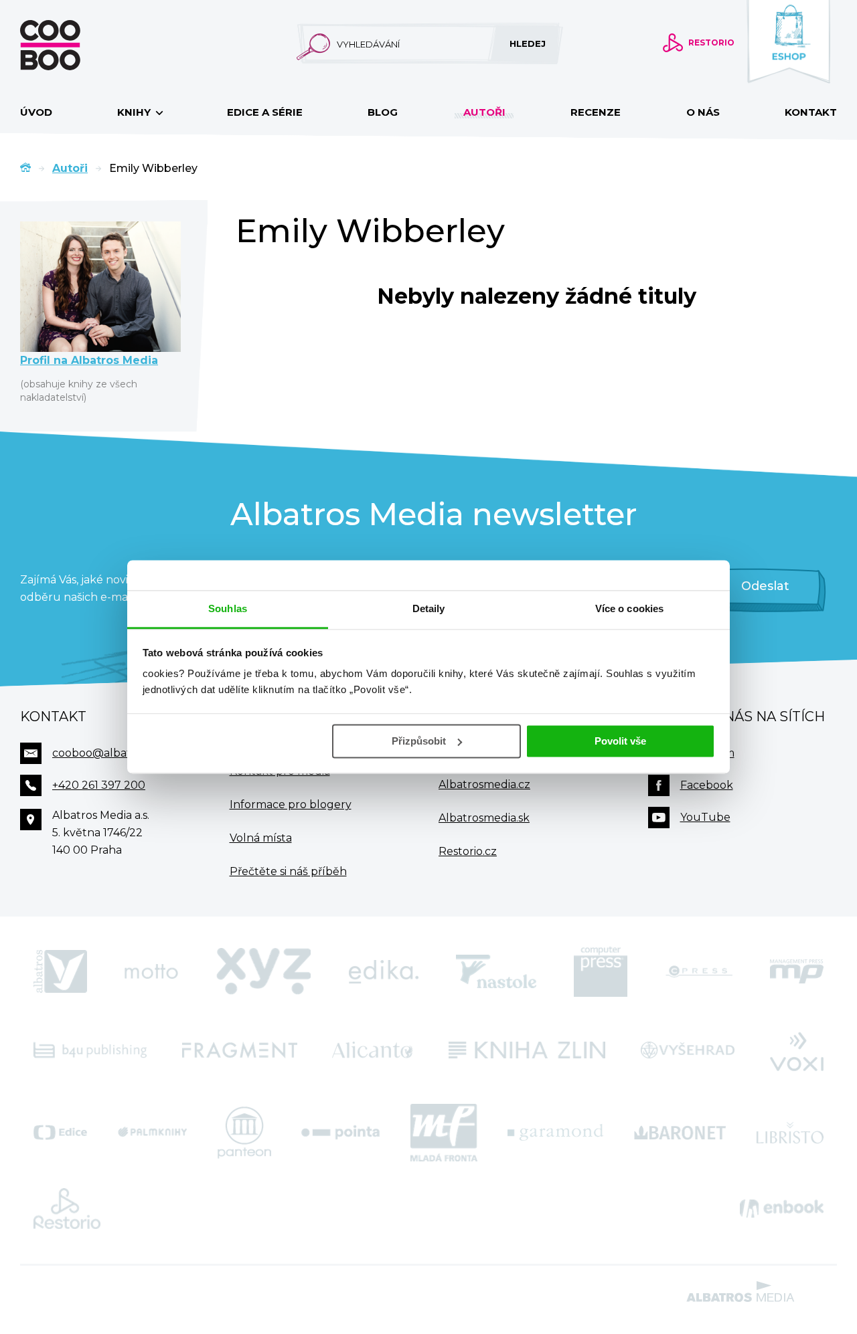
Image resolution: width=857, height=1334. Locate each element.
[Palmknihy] (152, 1132)
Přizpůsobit (419, 741)
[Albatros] (60, 971)
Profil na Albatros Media (89, 360)
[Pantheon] (244, 1132)
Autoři (484, 112)
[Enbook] (781, 1209)
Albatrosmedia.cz (484, 784)
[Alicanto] (372, 1050)
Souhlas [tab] (227, 608)
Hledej (528, 43)
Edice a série (265, 112)
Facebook (706, 785)
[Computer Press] (600, 971)
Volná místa (261, 838)
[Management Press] (797, 971)
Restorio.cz (468, 851)
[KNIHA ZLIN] (527, 1050)
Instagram (707, 753)
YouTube (705, 817)
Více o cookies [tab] (629, 608)
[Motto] (151, 971)
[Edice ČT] (60, 1132)
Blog (383, 112)
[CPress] (699, 971)
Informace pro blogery (291, 804)
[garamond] (555, 1132)
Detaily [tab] (428, 608)
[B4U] (90, 1050)
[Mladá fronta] (444, 1132)
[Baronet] (680, 1132)
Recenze (595, 112)
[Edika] (383, 971)
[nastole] (496, 971)
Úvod (36, 112)
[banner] (71, 45)
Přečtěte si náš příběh (288, 871)
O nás (703, 112)
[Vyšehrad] (688, 1050)
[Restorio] (67, 1209)
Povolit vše (620, 741)
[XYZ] (264, 971)
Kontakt (811, 112)
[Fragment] (240, 1050)
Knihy (135, 112)
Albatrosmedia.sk (484, 818)
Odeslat (765, 586)
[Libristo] (790, 1132)
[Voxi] (797, 1050)
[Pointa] (340, 1132)
